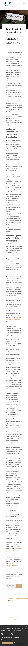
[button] (6, 634)
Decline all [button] (20, 643)
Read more (20, 631)
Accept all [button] (7, 643)
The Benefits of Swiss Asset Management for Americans (14, 551)
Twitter (14, 619)
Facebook (14, 614)
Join (19, 585)
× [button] (26, 626)
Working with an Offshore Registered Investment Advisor (12, 566)
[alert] (14, 635)
